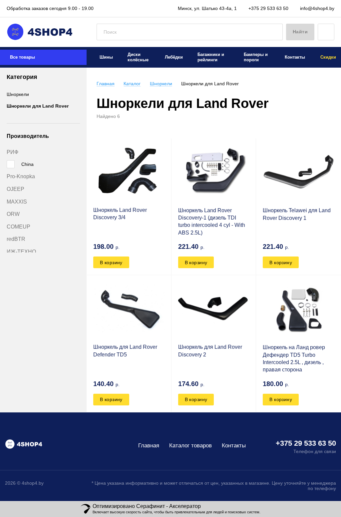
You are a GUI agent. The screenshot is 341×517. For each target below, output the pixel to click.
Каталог (132, 83)
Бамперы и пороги (256, 57)
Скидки (328, 57)
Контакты (295, 57)
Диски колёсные (138, 57)
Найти (300, 31)
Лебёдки (174, 57)
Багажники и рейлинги (210, 57)
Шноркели (18, 94)
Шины (106, 57)
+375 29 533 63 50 (267, 8)
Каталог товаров (190, 445)
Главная (106, 83)
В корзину (111, 262)
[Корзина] (326, 32)
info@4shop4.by (316, 8)
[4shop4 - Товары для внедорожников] (40, 32)
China (27, 164)
